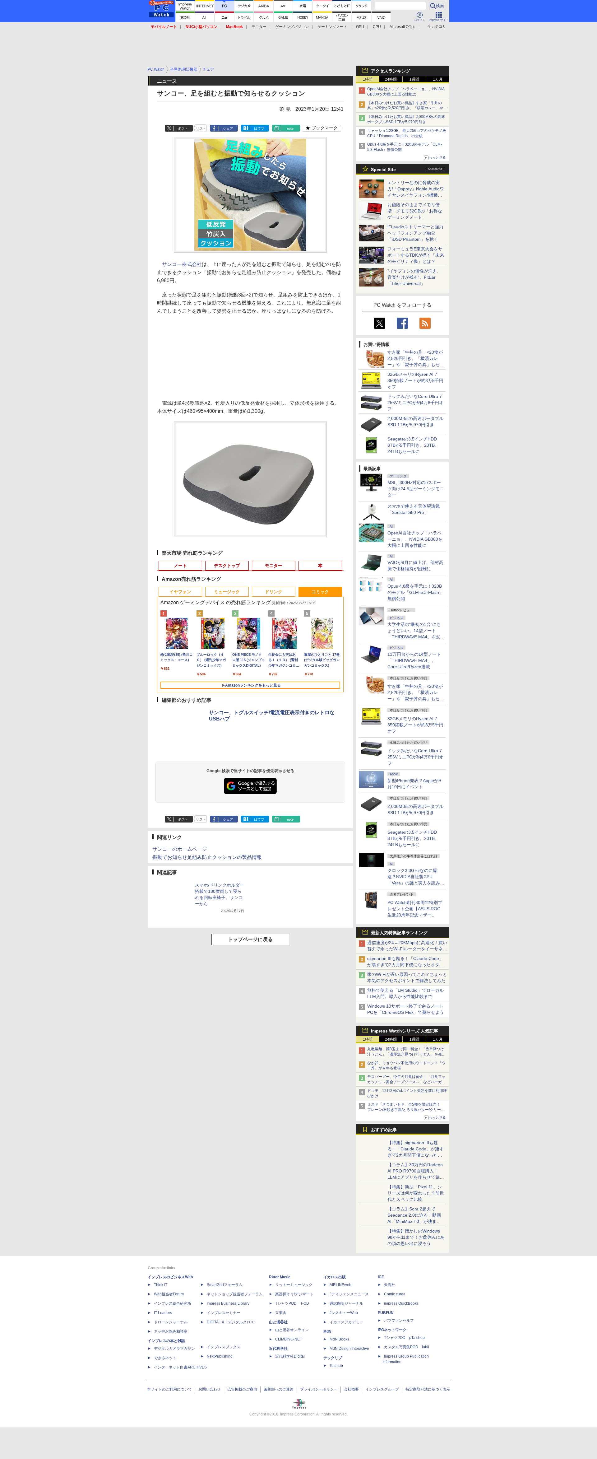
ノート (180, 565)
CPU (377, 27)
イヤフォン (180, 591)
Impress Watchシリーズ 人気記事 (404, 1030)
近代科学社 (278, 1348)
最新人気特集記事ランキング (399, 932)
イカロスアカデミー (346, 1322)
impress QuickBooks (401, 1303)
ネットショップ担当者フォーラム (235, 1294)
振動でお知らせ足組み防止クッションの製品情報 (207, 857)
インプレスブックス (223, 1347)
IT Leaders (163, 1313)
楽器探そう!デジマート (294, 1294)
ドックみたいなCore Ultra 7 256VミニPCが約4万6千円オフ (415, 402)
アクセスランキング (390, 70)
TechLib (336, 1365)
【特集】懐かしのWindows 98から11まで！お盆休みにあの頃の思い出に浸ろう (416, 1237)
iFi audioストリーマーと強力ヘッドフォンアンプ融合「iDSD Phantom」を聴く (415, 233)
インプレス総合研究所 (172, 1303)
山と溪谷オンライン (292, 1330)
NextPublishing (220, 1356)
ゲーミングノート (332, 27)
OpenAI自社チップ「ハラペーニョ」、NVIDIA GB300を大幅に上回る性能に (414, 539)
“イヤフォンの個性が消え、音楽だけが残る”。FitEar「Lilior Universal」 (414, 277)
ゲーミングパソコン (292, 27)
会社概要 (351, 1389)
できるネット (165, 1358)
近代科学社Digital (290, 1356)
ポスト (183, 128)
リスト (201, 128)
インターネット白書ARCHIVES (180, 1367)
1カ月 (437, 79)
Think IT (160, 1285)
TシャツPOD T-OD (292, 1303)
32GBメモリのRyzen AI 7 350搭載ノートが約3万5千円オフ (415, 380)
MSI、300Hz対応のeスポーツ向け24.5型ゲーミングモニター (415, 488)
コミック (320, 591)
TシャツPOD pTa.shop (404, 1337)
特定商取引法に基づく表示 (427, 1389)
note (290, 128)
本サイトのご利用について (169, 1389)
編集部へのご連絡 (279, 1389)
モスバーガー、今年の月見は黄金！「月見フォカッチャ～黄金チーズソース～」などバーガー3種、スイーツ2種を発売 (406, 1081)
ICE (381, 1277)
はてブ (259, 128)
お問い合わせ (209, 1389)
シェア (228, 128)
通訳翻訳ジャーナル (346, 1303)
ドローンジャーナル (170, 1322)
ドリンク (273, 591)
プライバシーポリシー (318, 1389)
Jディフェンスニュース (349, 1294)
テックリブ (332, 1358)
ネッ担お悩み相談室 (170, 1331)
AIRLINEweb (340, 1285)
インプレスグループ (382, 1389)
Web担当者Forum (169, 1294)
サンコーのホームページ (179, 849)
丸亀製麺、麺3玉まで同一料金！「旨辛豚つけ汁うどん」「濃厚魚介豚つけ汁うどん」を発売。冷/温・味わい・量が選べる (405, 1054)
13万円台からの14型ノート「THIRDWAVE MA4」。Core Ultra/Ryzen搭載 (414, 660)
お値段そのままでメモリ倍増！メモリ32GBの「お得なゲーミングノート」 (414, 211)
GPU (360, 27)
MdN (327, 1331)
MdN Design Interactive (349, 1348)
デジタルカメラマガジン (174, 1348)
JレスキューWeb (344, 1313)
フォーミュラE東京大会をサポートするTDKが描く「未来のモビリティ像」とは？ (415, 255)
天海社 (389, 1285)
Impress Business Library (228, 1303)
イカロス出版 (334, 1277)
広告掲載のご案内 (242, 1389)
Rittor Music (279, 1277)
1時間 (368, 79)
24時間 (391, 79)
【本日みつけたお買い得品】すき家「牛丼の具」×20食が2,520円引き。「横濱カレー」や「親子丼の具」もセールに (405, 108)
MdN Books (339, 1339)
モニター (259, 27)
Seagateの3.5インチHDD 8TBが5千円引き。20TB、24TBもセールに (413, 445)
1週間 (414, 79)
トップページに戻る (250, 939)
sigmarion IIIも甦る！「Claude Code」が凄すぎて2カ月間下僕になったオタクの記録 (405, 964)
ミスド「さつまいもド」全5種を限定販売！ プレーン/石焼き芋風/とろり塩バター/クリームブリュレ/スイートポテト (406, 1109)
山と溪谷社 (278, 1322)
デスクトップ (227, 565)
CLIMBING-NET (288, 1339)
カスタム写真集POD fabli (406, 1347)
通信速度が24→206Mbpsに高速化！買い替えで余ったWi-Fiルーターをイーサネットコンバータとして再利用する (407, 949)
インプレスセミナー (223, 1313)
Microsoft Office (402, 27)
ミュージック (227, 591)
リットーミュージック (293, 1285)
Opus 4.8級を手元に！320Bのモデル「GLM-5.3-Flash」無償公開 (415, 592)
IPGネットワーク (392, 1330)
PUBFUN (386, 1313)
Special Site (383, 169)
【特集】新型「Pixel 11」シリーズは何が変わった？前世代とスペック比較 (415, 1193)
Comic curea (394, 1294)
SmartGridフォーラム (225, 1285)
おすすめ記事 (384, 1129)
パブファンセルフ (399, 1320)
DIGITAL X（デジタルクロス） (232, 1322)
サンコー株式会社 (182, 264)
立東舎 (280, 1313)
